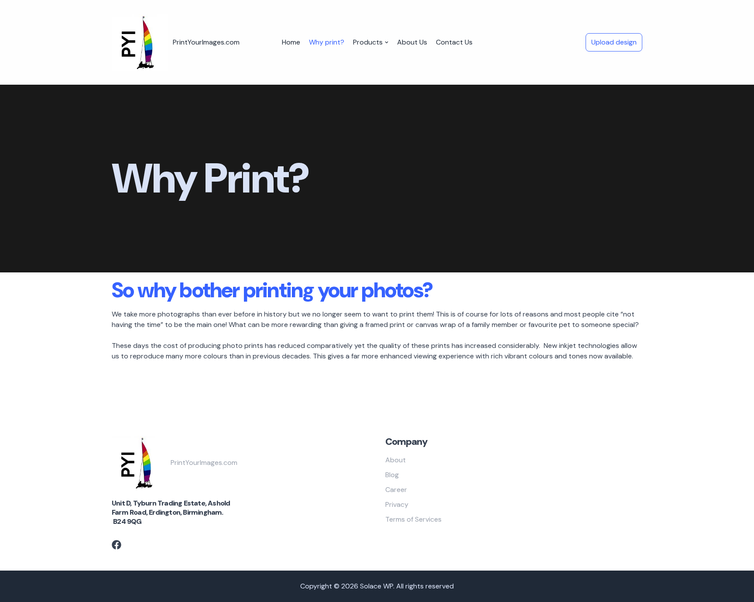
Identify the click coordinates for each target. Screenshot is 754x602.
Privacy (396, 504)
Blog (392, 474)
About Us (412, 42)
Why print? (326, 42)
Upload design (614, 42)
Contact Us (454, 42)
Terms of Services (413, 519)
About (395, 459)
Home (291, 42)
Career (396, 489)
